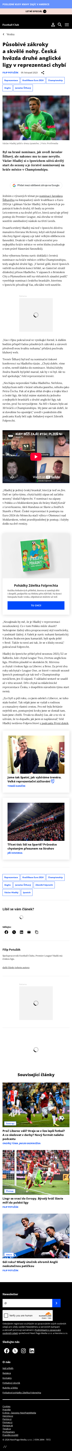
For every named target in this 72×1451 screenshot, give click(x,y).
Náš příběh (8, 1368)
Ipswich (27, 892)
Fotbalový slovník (11, 1382)
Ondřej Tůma (10, 1143)
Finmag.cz (7, 1422)
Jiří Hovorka (15, 852)
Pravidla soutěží (10, 1435)
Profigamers (9, 1431)
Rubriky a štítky (10, 1387)
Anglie (7, 87)
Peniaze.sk (8, 1425)
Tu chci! (36, 605)
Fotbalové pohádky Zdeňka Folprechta (22, 1392)
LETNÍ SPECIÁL (34, 11)
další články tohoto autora (16, 967)
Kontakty (7, 1377)
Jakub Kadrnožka (30, 1143)
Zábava (9, 1254)
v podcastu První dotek (54, 723)
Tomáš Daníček (16, 785)
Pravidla (7, 1409)
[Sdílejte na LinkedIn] (21, 932)
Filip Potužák (10, 72)
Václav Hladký (11, 892)
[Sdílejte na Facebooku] (6, 932)
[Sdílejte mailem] (29, 932)
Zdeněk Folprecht (44, 884)
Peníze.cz (7, 1419)
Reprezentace (11, 80)
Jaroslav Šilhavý (23, 87)
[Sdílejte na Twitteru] (14, 932)
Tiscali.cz (7, 1428)
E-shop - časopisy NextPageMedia (19, 1412)
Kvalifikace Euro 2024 (33, 80)
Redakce (7, 1373)
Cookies (6, 1406)
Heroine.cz (8, 1415)
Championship (55, 80)
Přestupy (10, 1191)
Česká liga (10, 1123)
